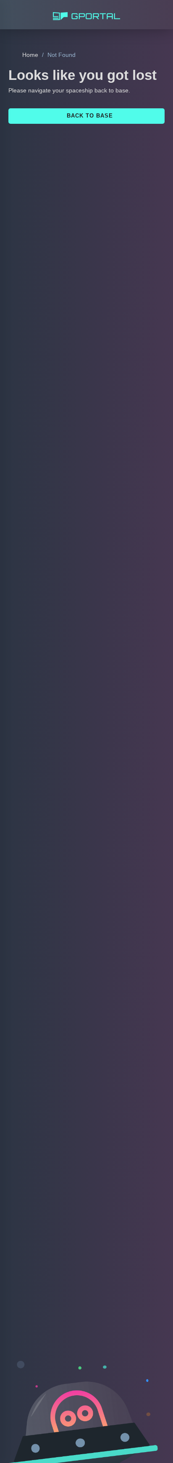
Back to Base (89, 115)
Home (29, 55)
